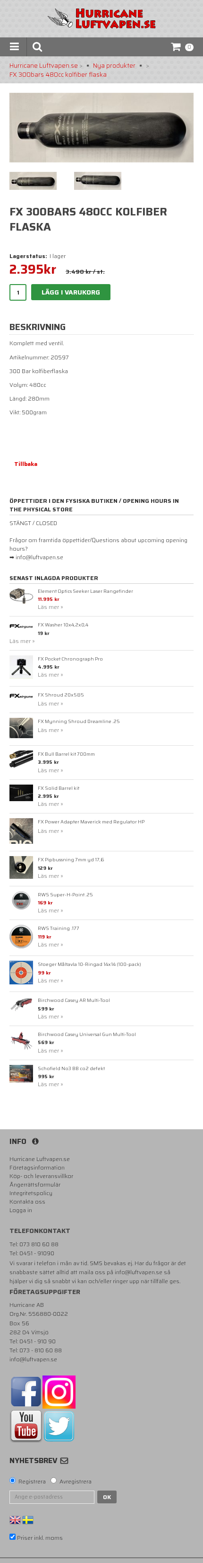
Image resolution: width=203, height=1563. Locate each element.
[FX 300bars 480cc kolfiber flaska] (101, 127)
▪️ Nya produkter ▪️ (114, 66)
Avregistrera (75, 1481)
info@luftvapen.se (138, 1272)
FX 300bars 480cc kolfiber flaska (58, 75)
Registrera (32, 1481)
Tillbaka (25, 463)
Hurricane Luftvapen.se (43, 66)
